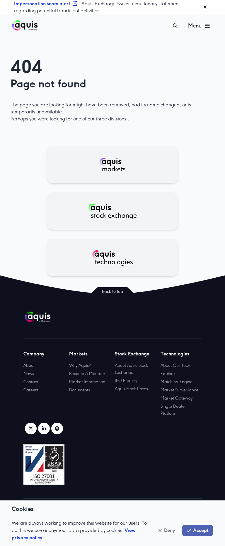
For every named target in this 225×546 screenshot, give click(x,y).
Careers (30, 390)
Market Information (87, 381)
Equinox (168, 373)
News (28, 373)
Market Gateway (176, 398)
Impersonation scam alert (42, 3)
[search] (175, 26)
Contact (30, 381)
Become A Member (87, 373)
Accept (201, 530)
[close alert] (205, 7)
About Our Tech (175, 365)
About (29, 365)
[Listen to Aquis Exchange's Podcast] (57, 428)
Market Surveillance (179, 390)
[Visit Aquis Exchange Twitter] (31, 428)
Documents (79, 390)
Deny (169, 530)
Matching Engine (176, 381)
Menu (195, 25)
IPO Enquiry (126, 380)
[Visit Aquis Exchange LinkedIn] (44, 428)
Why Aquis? (80, 365)
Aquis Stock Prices (131, 388)
